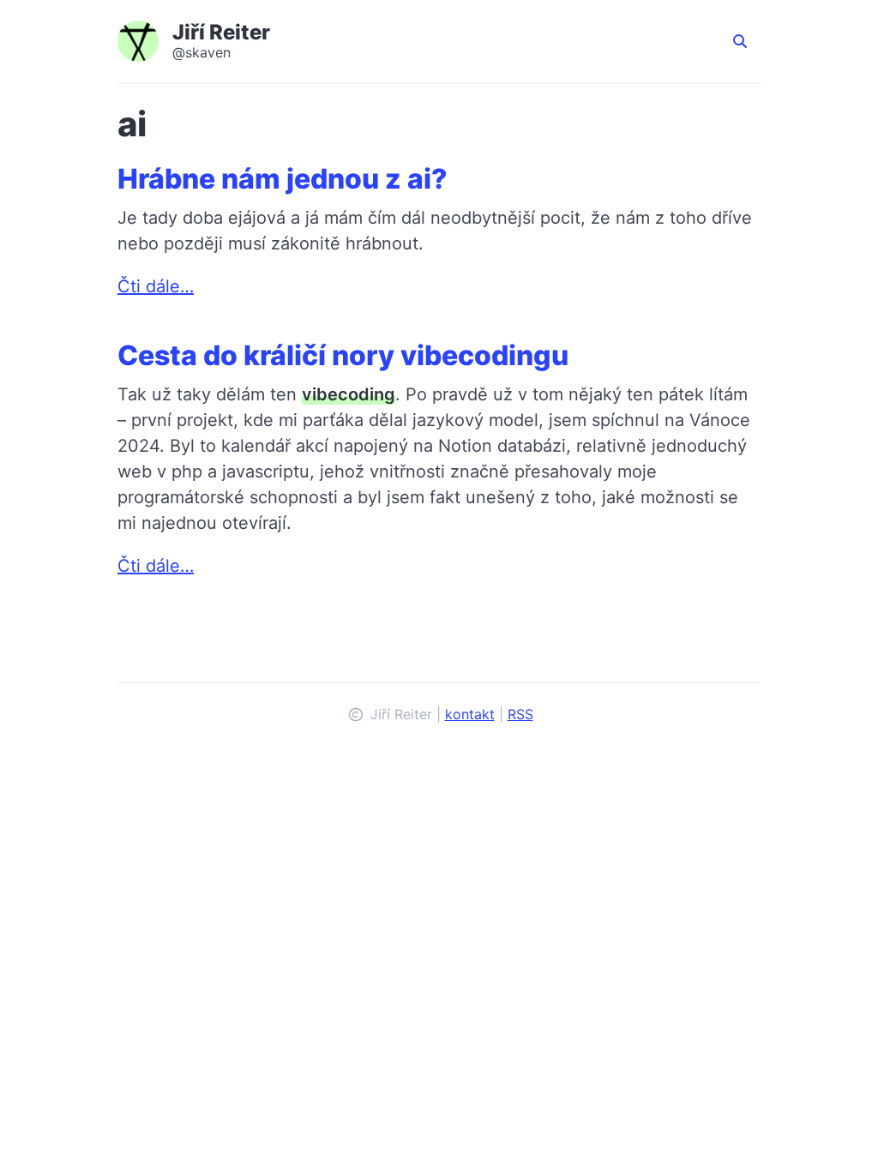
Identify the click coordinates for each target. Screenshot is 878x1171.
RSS (520, 714)
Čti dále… (155, 286)
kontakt (470, 714)
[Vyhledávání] (740, 41)
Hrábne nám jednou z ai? (282, 178)
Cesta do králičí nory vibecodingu (342, 355)
